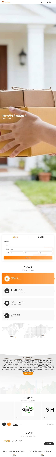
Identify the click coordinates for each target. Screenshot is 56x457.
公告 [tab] (20, 441)
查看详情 (15, 424)
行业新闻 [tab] (14, 441)
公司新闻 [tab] (7, 441)
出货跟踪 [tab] (41, 237)
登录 (49, 2)
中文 (43, 2)
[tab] (28, 278)
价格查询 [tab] (15, 237)
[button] (4, 424)
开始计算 (28, 258)
